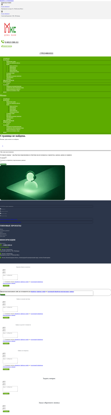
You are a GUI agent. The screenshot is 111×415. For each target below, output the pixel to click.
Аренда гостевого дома (13, 90)
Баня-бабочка (13, 70)
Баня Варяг (13, 68)
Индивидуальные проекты (14, 76)
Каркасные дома (11, 61)
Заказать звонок (4, 247)
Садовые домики (4, 230)
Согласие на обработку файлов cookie (8, 219)
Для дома (2, 236)
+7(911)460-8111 (46, 53)
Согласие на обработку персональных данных (13, 160)
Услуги (6, 84)
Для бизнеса (10, 77)
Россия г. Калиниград (5, 6)
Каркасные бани (14, 71)
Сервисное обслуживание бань (15, 87)
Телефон (2, 158)
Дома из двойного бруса (13, 63)
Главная (6, 98)
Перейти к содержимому (7, 0)
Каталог (6, 60)
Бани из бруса (13, 65)
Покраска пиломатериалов (14, 86)
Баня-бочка (13, 67)
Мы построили (8, 120)
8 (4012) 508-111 (11, 42)
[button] (6, 46)
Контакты (7, 81)
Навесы (9, 119)
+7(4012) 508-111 (7, 245)
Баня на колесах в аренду (13, 89)
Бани (8, 64)
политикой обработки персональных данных (61, 291)
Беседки (9, 74)
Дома (1, 229)
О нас (8, 123)
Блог (5, 92)
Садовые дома (10, 73)
